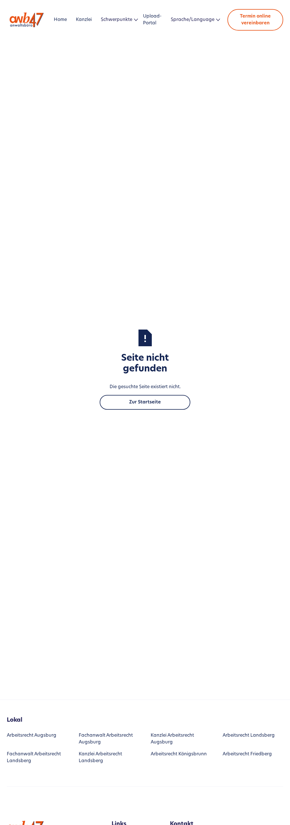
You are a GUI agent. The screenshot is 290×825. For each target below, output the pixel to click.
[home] (28, 19)
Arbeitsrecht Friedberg (247, 754)
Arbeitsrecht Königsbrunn (179, 754)
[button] (117, 20)
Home (60, 20)
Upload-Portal (152, 19)
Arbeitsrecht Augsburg (31, 735)
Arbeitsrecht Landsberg (249, 735)
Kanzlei (84, 20)
